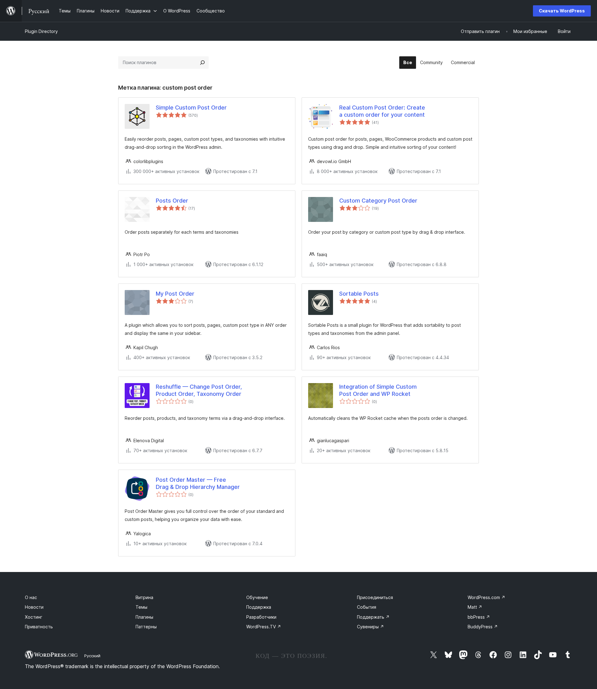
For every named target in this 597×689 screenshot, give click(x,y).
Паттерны (146, 626)
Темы (141, 607)
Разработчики (261, 617)
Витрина (144, 597)
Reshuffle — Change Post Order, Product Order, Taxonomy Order (199, 390)
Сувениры (370, 626)
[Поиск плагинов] (202, 62)
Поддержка (258, 607)
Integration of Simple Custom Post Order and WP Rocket (378, 390)
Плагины (144, 617)
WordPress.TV (263, 626)
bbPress (479, 617)
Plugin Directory (41, 31)
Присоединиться (375, 597)
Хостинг (33, 617)
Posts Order (172, 200)
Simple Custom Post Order (191, 107)
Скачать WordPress (562, 10)
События (366, 607)
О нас (31, 597)
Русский (92, 655)
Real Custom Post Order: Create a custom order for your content (382, 111)
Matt (475, 607)
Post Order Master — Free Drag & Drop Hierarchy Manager (198, 483)
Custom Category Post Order (378, 200)
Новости (34, 607)
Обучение (257, 597)
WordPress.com (486, 597)
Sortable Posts (359, 293)
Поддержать (373, 617)
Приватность (39, 626)
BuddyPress (483, 626)
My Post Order (175, 293)
